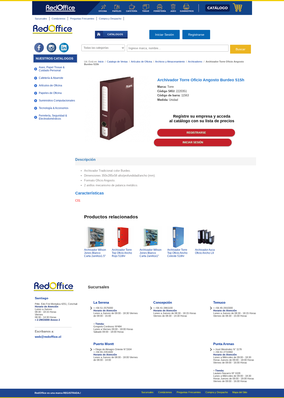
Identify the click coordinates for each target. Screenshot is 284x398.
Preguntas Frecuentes (82, 18)
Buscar (240, 49)
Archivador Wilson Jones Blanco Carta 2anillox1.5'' (95, 253)
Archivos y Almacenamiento (170, 61)
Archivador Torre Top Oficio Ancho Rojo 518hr (122, 253)
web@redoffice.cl (48, 336)
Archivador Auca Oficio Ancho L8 (205, 251)
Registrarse (196, 34)
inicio (99, 35)
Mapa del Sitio (239, 392)
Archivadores (195, 61)
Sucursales (41, 18)
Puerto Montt (103, 344)
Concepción (162, 302)
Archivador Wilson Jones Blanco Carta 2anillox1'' (151, 253)
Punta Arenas (223, 344)
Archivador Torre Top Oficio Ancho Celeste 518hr (177, 253)
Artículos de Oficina (142, 61)
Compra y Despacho (110, 18)
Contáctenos (58, 18)
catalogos (115, 34)
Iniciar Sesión (164, 34)
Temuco (219, 302)
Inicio (101, 61)
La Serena (101, 302)
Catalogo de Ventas (117, 61)
